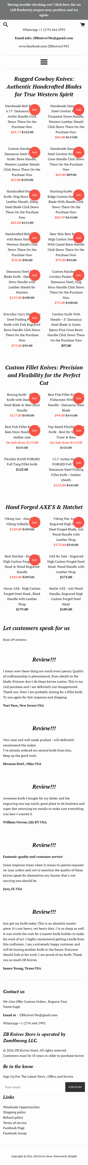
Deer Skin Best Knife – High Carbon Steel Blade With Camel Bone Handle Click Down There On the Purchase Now (66, 244)
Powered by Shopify (65, 1156)
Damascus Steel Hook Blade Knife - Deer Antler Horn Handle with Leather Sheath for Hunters (22, 282)
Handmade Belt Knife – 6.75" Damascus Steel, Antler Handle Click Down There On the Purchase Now (22, 116)
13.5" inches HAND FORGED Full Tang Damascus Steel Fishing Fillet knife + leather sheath (66, 469)
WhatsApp (31, 29)
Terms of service (15, 1123)
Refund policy (13, 1117)
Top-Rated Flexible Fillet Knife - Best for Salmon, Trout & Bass (66, 432)
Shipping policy (14, 1112)
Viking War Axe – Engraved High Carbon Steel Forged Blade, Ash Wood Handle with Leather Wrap (66, 529)
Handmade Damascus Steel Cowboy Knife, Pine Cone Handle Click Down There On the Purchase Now (66, 159)
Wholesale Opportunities (21, 1107)
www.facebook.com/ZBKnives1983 (44, 46)
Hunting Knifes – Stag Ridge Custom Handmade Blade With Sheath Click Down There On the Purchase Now (66, 201)
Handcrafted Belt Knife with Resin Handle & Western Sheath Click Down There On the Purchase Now (22, 244)
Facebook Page (14, 1128)
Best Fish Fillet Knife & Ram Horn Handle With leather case (22, 432)
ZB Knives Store (42, 1156)
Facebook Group (15, 1133)
